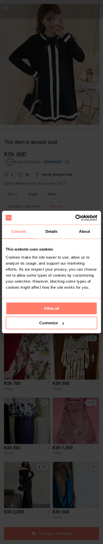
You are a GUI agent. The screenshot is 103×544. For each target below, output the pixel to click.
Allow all (51, 308)
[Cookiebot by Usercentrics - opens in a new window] (75, 217)
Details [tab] (52, 231)
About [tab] (84, 231)
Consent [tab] (18, 231)
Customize (48, 323)
